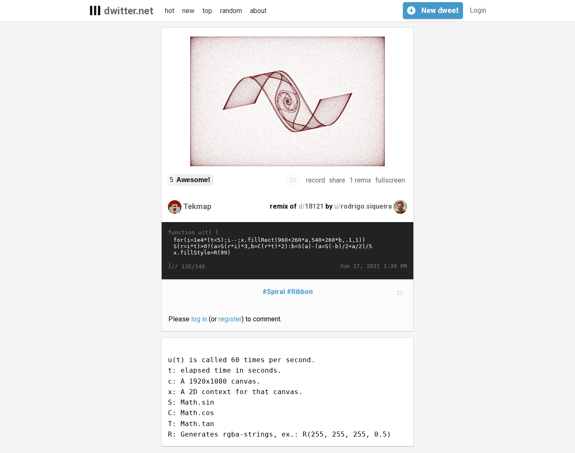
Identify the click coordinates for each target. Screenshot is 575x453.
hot (169, 11)
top (207, 11)
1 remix (360, 180)
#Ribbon (300, 292)
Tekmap (197, 206)
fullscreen (390, 180)
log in (199, 319)
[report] (292, 180)
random (231, 11)
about (258, 11)
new (188, 11)
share (337, 180)
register (230, 319)
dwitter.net (128, 11)
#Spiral (273, 292)
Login (478, 10)
